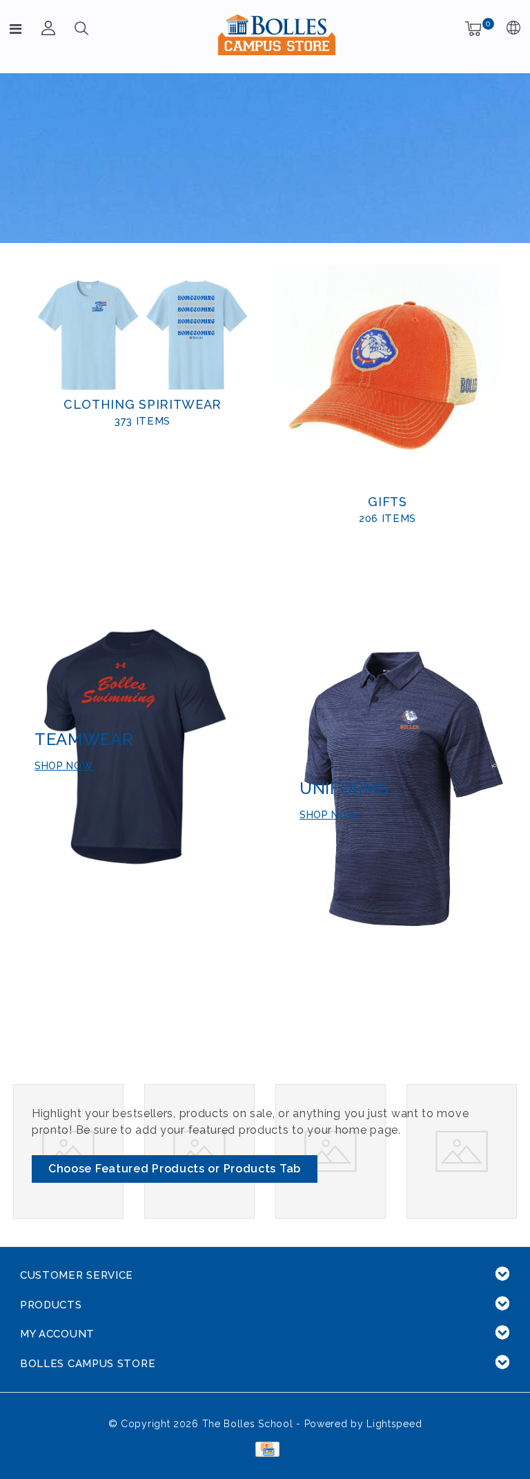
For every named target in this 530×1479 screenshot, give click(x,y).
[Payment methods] (265, 1447)
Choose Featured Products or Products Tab (174, 1168)
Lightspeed (394, 1423)
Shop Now (329, 814)
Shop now (64, 765)
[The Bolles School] (276, 34)
